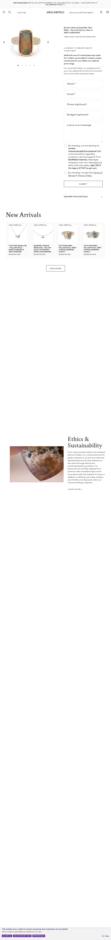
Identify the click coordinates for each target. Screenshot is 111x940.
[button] (3, 42)
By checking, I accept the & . (85, 174)
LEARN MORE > (75, 489)
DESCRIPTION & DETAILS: (76, 197)
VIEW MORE (55, 269)
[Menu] (4, 12)
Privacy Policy (85, 176)
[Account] (101, 12)
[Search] (9, 12)
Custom (21, 13)
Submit (83, 184)
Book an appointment (82, 13)
